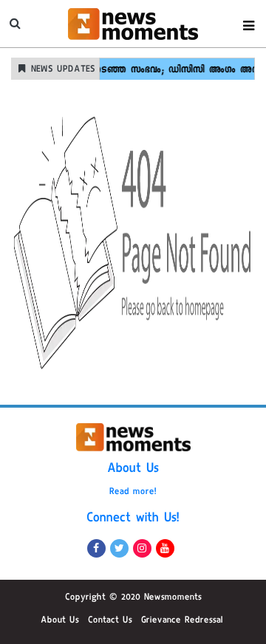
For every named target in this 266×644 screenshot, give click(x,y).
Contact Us (110, 621)
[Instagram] (142, 548)
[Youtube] (165, 548)
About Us (133, 469)
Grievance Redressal (182, 621)
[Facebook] (96, 548)
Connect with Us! (133, 519)
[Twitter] (119, 548)
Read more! (133, 492)
